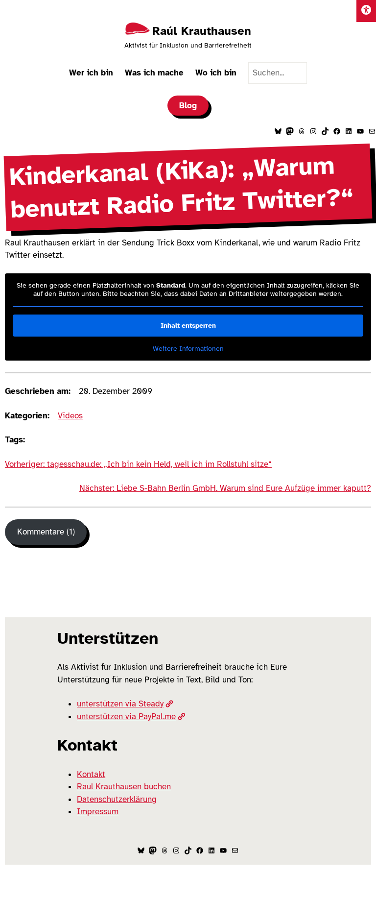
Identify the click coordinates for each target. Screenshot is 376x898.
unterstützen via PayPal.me (126, 716)
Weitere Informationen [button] (188, 348)
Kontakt (91, 774)
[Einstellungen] (366, 11)
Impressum (97, 811)
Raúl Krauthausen (201, 31)
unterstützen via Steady (120, 704)
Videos (70, 416)
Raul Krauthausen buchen (124, 786)
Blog (188, 105)
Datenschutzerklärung (117, 799)
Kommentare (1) (46, 532)
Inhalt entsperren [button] (188, 325)
